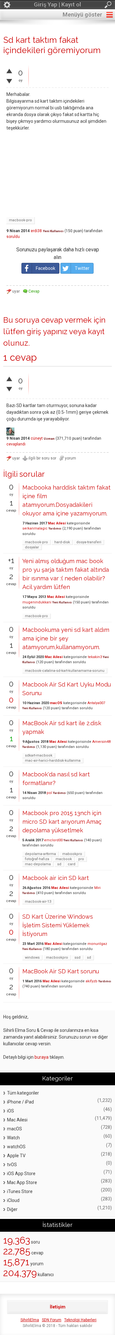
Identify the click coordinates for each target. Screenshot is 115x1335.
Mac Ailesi (57, 523)
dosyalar (32, 547)
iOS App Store (21, 1173)
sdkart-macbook (38, 755)
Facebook (45, 268)
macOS (56, 703)
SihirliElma (29, 1320)
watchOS (16, 1146)
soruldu (13, 236)
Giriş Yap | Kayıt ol (57, 4)
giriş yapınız (47, 331)
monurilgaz (97, 944)
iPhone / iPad (20, 1101)
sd (59, 864)
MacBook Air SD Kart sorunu (60, 971)
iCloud (13, 1200)
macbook (64, 859)
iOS (10, 1110)
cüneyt (37, 438)
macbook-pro (20, 220)
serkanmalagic (35, 528)
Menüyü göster (82, 14)
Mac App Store (22, 1182)
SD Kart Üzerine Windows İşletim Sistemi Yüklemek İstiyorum (57, 925)
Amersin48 (101, 742)
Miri (97, 888)
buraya (41, 1057)
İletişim (57, 1306)
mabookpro (72, 854)
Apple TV (16, 1155)
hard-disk (62, 542)
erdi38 (36, 231)
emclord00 (53, 840)
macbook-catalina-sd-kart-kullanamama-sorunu (64, 671)
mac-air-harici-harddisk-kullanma (52, 760)
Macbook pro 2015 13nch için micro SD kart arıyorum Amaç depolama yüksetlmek (62, 822)
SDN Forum (51, 1320)
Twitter (82, 268)
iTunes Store (20, 1191)
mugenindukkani (36, 602)
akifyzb (91, 981)
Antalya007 (96, 703)
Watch (13, 1137)
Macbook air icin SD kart (55, 878)
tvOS (12, 1164)
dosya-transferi (88, 542)
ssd (77, 957)
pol (49, 793)
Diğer (12, 1209)
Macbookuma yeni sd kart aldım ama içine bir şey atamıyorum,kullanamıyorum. (65, 638)
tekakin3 (95, 657)
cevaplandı (16, 444)
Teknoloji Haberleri (80, 1320)
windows (32, 957)
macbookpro (57, 957)
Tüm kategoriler (23, 1092)
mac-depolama (38, 864)
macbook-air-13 (38, 901)
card (71, 864)
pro (81, 859)
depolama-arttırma (40, 854)
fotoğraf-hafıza (37, 859)
